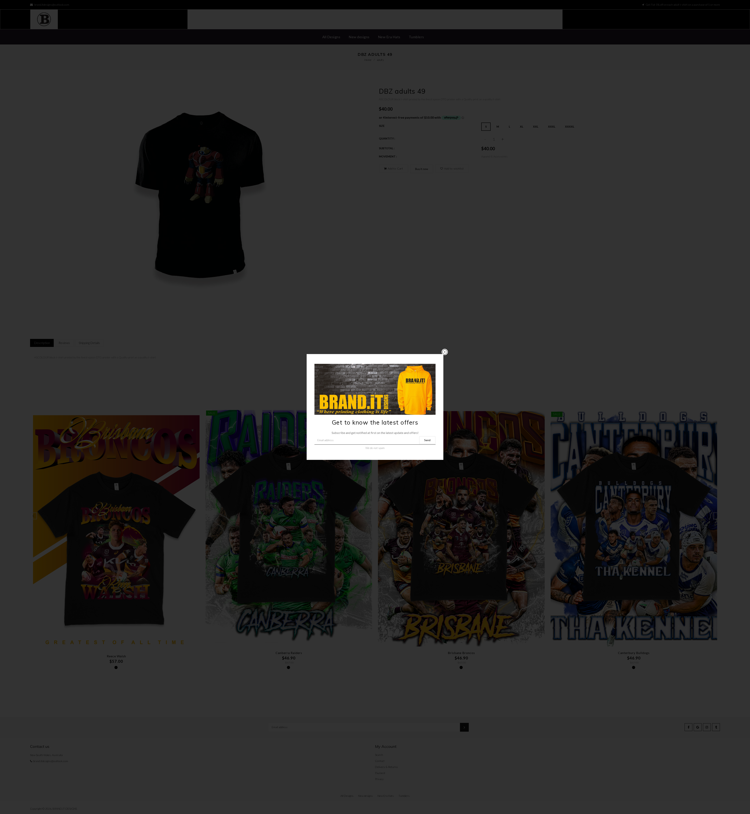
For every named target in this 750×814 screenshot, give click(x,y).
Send (427, 440)
